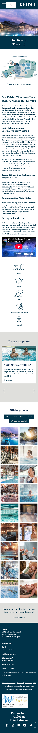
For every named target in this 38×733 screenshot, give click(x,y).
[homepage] (28, 4)
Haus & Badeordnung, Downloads (24, 686)
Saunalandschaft (21, 184)
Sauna (5, 175)
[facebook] (7, 725)
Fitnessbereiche (7, 187)
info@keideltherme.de (9, 654)
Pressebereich (9, 686)
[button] (4, 4)
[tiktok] (18, 725)
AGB (34, 683)
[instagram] (13, 725)
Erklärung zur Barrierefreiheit (23, 689)
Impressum (28, 683)
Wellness (31, 187)
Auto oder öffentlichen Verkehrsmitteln (17, 207)
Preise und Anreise (19, 617)
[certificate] (15, 701)
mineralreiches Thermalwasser (17, 138)
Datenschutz (20, 683)
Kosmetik (7, 189)
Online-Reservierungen (10, 211)
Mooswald (5, 112)
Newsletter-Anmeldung (9, 683)
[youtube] (24, 725)
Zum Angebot (8, 380)
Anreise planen (7, 643)
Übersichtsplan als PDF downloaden (19, 84)
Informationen (10, 689)
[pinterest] (31, 725)
